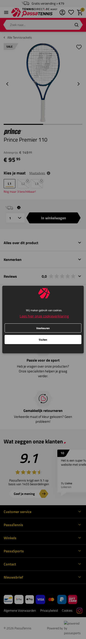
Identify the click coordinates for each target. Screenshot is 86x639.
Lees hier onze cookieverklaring (44, 316)
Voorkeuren (43, 328)
